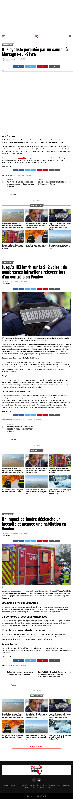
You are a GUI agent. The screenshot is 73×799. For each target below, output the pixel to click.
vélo (23, 175)
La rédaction (65, 785)
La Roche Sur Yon (29, 420)
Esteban (7, 61)
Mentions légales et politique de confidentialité (44, 785)
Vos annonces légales (43, 788)
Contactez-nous (30, 788)
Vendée (28, 175)
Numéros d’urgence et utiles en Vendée (15, 785)
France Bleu (22, 158)
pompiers (17, 665)
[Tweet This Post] (30, 66)
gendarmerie (18, 420)
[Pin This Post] (42, 66)
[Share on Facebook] (18, 66)
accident (17, 175)
